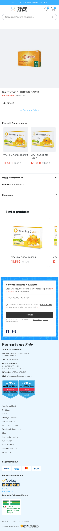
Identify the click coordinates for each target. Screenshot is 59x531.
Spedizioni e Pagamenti (11, 429)
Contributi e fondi (9, 448)
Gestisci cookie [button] (8, 421)
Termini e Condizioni (10, 425)
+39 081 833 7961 (11, 360)
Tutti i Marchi (7, 441)
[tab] (29, 177)
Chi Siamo (6, 410)
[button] (53, 17)
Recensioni (7, 195)
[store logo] (26, 9)
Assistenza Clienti (9, 406)
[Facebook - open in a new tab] (7, 332)
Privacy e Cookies (9, 418)
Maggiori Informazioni (12, 177)
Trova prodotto (8, 445)
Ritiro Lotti (6, 452)
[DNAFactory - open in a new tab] (29, 526)
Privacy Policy (37, 320)
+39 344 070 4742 (19, 372)
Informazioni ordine (10, 437)
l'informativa (46, 304)
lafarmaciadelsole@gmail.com (19, 376)
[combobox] (29, 17)
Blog (4, 433)
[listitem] (28, 242)
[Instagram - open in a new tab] (12, 332)
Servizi (4, 414)
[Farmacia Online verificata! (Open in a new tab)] (11, 514)
